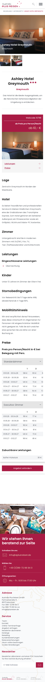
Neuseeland (7, 11)
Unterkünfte (18, 11)
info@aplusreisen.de (20, 554)
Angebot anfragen (9, 628)
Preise (7, 168)
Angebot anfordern (22, 468)
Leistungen (10, 163)
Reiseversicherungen (10, 640)
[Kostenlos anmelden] (39, 665)
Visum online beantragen (12, 642)
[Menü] (40, 4)
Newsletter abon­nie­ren (11, 630)
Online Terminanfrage (11, 626)
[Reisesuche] (33, 4)
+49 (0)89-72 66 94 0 (20, 567)
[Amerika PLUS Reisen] (37, 678)
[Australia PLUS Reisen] (8, 678)
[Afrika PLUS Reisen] (22, 678)
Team (4, 621)
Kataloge (5, 633)
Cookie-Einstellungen (11, 645)
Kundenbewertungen (11, 637)
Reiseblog (6, 635)
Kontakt (5, 623)
